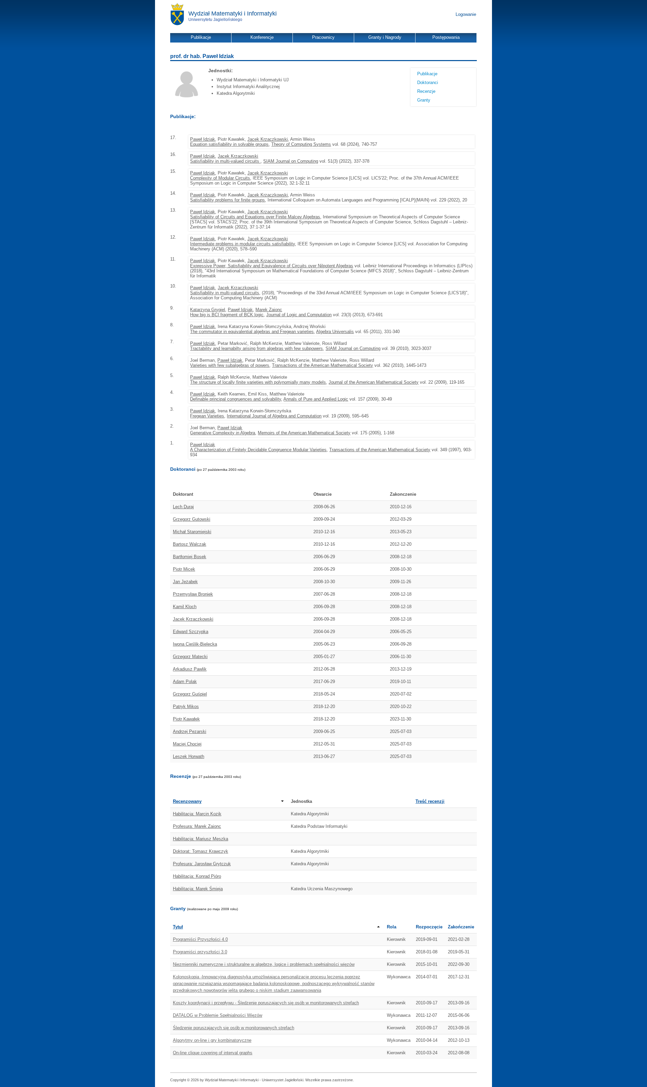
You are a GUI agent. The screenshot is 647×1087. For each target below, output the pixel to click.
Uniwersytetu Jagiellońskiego (215, 19)
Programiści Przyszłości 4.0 (200, 939)
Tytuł (178, 926)
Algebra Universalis (335, 331)
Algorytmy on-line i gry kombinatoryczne (212, 1040)
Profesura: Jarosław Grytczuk (202, 863)
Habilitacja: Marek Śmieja (198, 888)
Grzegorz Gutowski (191, 519)
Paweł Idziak (202, 139)
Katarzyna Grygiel (207, 309)
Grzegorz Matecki (190, 656)
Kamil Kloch (184, 606)
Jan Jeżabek (185, 581)
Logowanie (466, 14)
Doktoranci (427, 82)
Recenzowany (187, 801)
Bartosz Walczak (189, 544)
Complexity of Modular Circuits (220, 178)
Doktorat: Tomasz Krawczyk (200, 851)
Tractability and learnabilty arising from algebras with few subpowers (256, 348)
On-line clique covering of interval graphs (212, 1052)
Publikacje (427, 73)
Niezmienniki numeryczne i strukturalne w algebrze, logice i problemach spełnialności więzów (264, 964)
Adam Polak (185, 681)
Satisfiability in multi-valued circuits (225, 161)
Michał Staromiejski (192, 531)
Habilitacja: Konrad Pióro (197, 876)
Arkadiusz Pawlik (190, 669)
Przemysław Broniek (193, 594)
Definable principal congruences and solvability (235, 399)
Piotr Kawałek (186, 719)
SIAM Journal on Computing (290, 161)
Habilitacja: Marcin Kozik (197, 813)
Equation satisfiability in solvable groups (229, 144)
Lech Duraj (183, 506)
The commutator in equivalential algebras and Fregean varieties (252, 331)
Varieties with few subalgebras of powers (229, 365)
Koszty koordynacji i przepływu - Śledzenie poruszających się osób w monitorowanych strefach (266, 1002)
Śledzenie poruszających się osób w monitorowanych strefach (233, 1027)
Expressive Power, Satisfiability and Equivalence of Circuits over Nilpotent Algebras (271, 265)
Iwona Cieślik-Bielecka (195, 644)
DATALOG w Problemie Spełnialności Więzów (217, 1015)
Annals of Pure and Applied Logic (315, 399)
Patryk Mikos (186, 706)
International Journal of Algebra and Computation (274, 415)
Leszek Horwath (188, 756)
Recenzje (426, 91)
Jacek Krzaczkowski (267, 139)
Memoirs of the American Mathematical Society (304, 432)
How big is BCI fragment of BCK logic (227, 314)
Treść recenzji (429, 801)
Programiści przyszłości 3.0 (200, 951)
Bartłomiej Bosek (189, 556)
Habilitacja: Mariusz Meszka (200, 838)
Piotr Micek (184, 569)
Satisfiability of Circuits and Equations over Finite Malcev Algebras (255, 216)
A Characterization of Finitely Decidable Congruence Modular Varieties (258, 449)
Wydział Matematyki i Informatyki (232, 13)
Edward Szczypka (190, 631)
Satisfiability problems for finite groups (227, 199)
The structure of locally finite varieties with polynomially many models (258, 382)
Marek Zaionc (268, 309)
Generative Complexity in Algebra (222, 432)
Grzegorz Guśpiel (190, 694)
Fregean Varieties (207, 415)
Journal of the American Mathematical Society (374, 382)
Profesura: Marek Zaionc (197, 826)
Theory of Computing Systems (301, 144)
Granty (423, 100)
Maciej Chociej (187, 743)
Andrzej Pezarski (189, 731)
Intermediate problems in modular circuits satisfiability (242, 243)
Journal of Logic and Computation (299, 314)
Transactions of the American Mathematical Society (322, 365)
